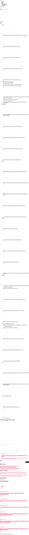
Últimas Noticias (4, 5)
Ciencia (3, 24)
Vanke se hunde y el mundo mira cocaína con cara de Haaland (8, 466)
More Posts (1, 460)
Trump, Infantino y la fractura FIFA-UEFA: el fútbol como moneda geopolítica (10, 468)
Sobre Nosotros (4, 4)
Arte (2, 362)
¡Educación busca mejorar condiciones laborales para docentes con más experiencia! (14, 473)
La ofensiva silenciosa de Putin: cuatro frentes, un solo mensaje (8, 467)
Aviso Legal (3, 1)
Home (2, 3)
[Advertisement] (14, 15)
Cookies (3, 2)
